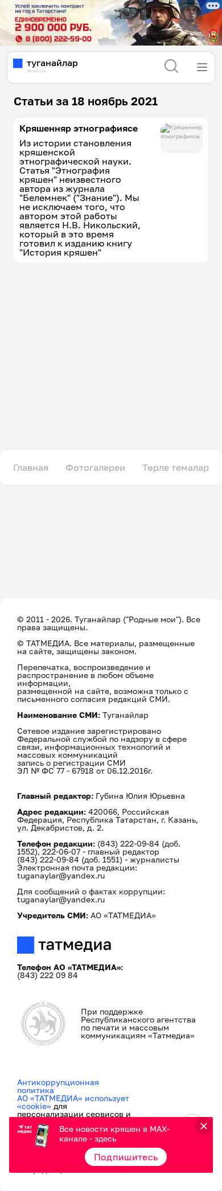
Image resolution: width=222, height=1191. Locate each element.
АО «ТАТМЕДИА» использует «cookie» (73, 1102)
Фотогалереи (95, 467)
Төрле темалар (175, 467)
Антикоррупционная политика (58, 1086)
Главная (30, 467)
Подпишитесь (126, 1157)
